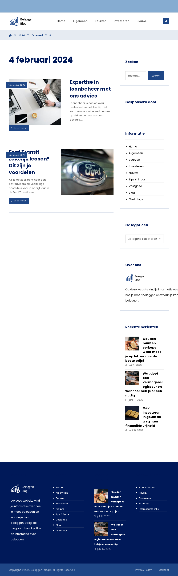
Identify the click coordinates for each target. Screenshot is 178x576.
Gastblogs (136, 199)
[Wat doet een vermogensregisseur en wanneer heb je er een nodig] (132, 378)
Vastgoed (135, 186)
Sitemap (144, 503)
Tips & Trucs (137, 179)
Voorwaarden (147, 487)
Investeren (136, 166)
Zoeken (155, 75)
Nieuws (133, 173)
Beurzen (134, 160)
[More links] (156, 21)
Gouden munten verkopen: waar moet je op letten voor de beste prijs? (143, 350)
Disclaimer (145, 498)
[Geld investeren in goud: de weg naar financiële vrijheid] (132, 413)
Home (133, 147)
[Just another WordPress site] (25, 21)
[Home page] (10, 35)
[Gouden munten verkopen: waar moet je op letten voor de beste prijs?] (132, 343)
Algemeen (136, 153)
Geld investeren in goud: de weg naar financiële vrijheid (143, 417)
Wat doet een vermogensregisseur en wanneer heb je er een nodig (144, 384)
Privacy (143, 492)
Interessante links (149, 509)
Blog (132, 193)
